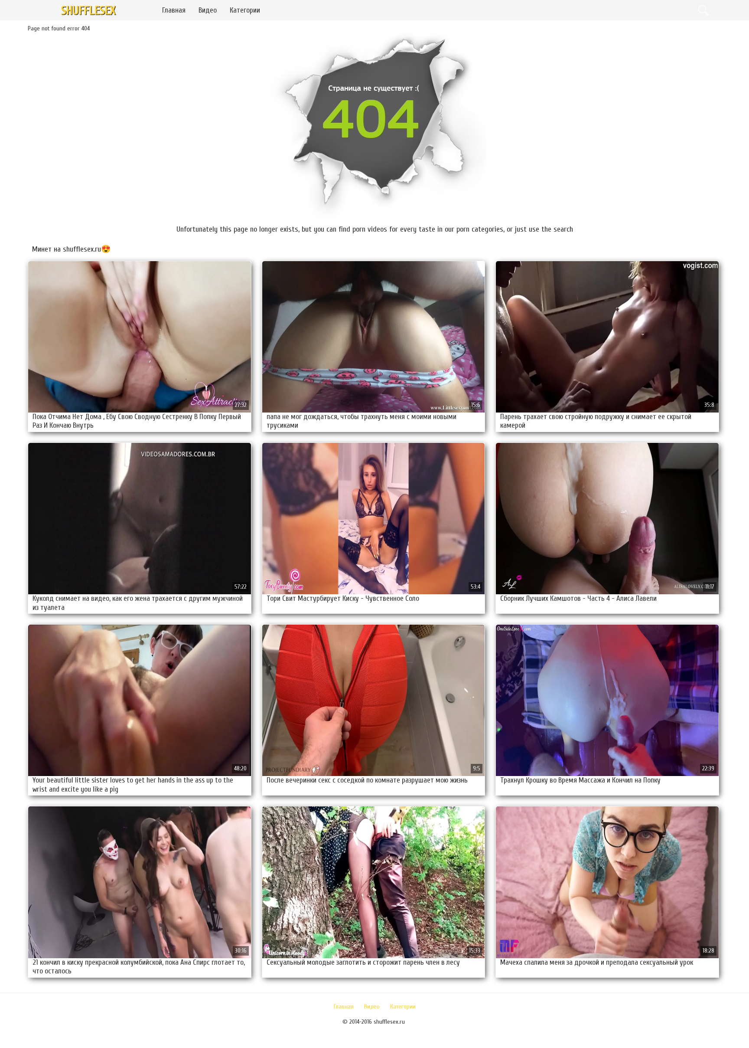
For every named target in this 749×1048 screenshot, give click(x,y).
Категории (245, 10)
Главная (174, 10)
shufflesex (88, 10)
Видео (208, 10)
